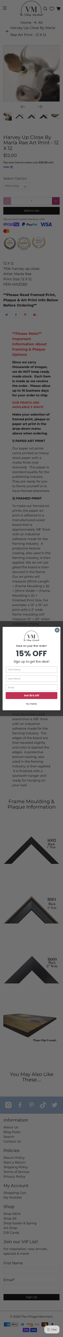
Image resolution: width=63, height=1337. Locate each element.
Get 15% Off (31, 695)
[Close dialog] (57, 630)
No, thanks (31, 703)
